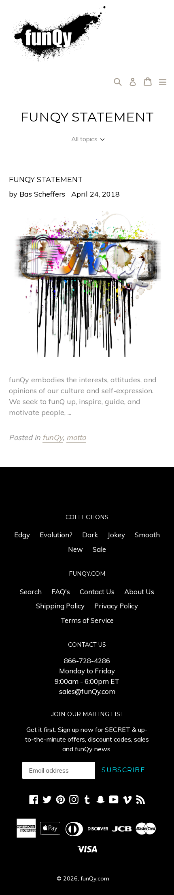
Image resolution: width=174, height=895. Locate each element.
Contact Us (97, 591)
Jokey (116, 534)
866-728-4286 (87, 660)
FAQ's (60, 591)
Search (31, 591)
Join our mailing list (87, 714)
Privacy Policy (116, 606)
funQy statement (46, 179)
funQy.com (95, 878)
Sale (99, 549)
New (75, 549)
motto (76, 437)
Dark (90, 534)
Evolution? (56, 534)
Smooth (147, 534)
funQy (52, 437)
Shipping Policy (60, 606)
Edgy (22, 534)
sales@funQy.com (87, 691)
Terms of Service (87, 620)
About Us (139, 591)
